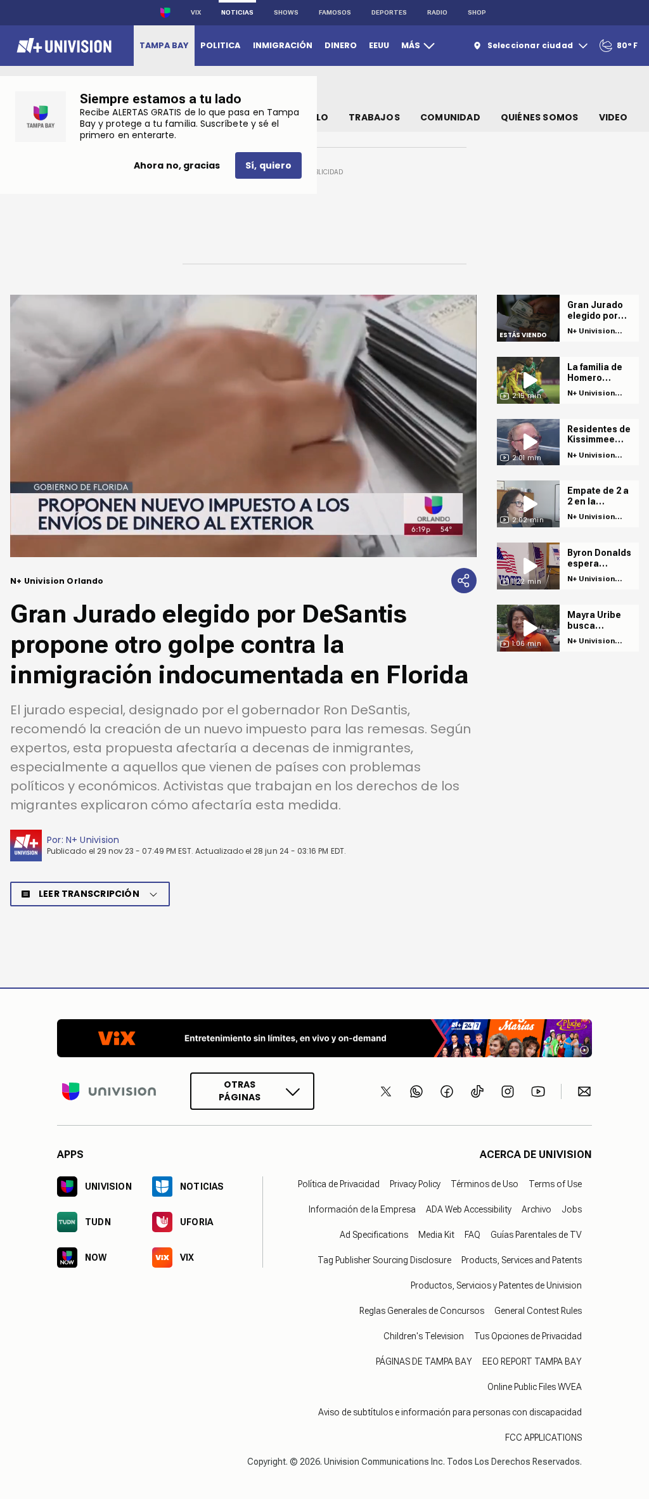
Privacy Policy (415, 1184)
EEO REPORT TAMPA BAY (532, 1361)
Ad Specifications (374, 1235)
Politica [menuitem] (220, 45)
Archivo (536, 1209)
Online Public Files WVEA (534, 1387)
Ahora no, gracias (177, 165)
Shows (286, 12)
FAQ (472, 1235)
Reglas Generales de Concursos (421, 1311)
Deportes (389, 12)
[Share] (464, 580)
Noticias (237, 12)
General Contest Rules (538, 1311)
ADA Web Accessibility (468, 1209)
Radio (437, 12)
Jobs (572, 1209)
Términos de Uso (484, 1184)
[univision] (62, 45)
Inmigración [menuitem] (282, 45)
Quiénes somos (540, 117)
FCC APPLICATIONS (543, 1437)
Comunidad (450, 117)
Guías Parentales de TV (536, 1235)
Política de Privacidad (339, 1184)
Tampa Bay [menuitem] (163, 45)
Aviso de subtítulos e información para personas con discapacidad (450, 1412)
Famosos (335, 12)
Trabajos (374, 117)
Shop (477, 12)
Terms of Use (555, 1184)
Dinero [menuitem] (340, 45)
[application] (243, 426)
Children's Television (423, 1336)
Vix (196, 12)
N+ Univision (93, 840)
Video (613, 117)
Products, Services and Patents (521, 1260)
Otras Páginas (239, 1090)
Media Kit (436, 1235)
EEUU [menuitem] (379, 45)
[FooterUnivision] (109, 1091)
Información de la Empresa (362, 1209)
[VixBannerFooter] (324, 1038)
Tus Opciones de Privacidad (528, 1336)
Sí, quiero (268, 165)
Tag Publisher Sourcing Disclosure (384, 1260)
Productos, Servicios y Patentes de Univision (496, 1285)
